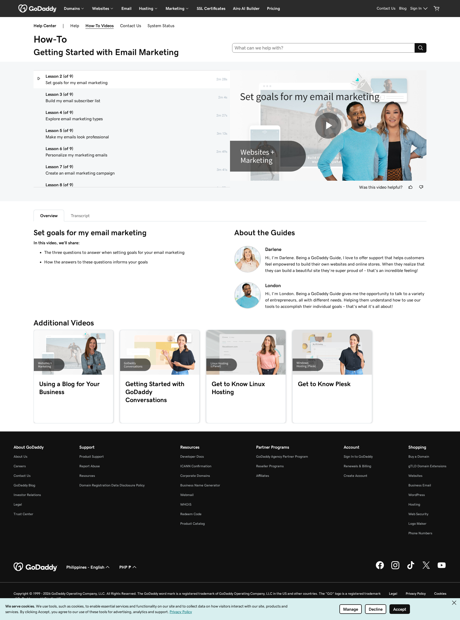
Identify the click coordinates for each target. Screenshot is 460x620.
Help (74, 25)
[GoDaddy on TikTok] (411, 568)
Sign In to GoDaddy (358, 456)
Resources (87, 475)
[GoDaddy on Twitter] (426, 568)
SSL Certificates (211, 8)
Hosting (414, 504)
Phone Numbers (420, 533)
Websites (415, 475)
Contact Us (130, 25)
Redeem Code (191, 514)
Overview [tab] (49, 215)
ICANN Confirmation (195, 466)
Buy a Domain (418, 456)
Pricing (273, 8)
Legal (18, 504)
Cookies (440, 593)
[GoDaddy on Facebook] (380, 568)
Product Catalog (192, 523)
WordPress (416, 495)
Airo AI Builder (246, 8)
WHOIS (185, 504)
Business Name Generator (200, 485)
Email (126, 8)
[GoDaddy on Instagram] (395, 568)
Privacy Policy (416, 593)
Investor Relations (27, 495)
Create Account (355, 475)
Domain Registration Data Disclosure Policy (112, 485)
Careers (20, 466)
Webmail (187, 495)
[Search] (420, 48)
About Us (20, 456)
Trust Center (23, 514)
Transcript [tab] (80, 215)
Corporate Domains (195, 475)
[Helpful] (410, 187)
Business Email (419, 485)
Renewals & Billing (357, 466)
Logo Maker (417, 523)
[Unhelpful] (421, 187)
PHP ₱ (125, 567)
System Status (160, 25)
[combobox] (324, 48)
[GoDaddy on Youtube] (441, 568)
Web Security (418, 514)
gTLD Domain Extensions (427, 466)
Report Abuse (89, 466)
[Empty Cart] (436, 8)
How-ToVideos (99, 25)
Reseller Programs (270, 466)
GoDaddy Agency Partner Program (282, 456)
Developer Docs (192, 456)
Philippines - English (85, 567)
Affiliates (262, 475)
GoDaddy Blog (24, 485)
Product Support (91, 456)
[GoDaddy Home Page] (36, 567)
